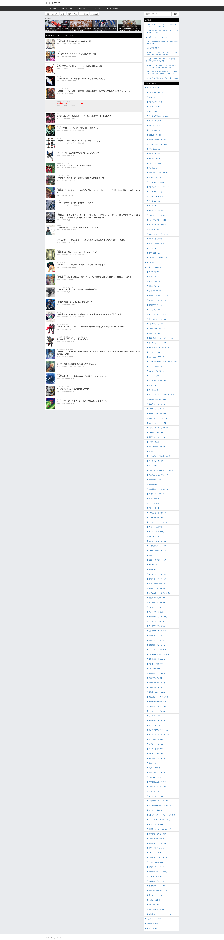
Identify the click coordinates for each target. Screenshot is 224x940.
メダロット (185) (154, 725)
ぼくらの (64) (153, 390)
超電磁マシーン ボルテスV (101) (160, 829)
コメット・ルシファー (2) (157, 541)
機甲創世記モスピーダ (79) (158, 834)
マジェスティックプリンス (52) (159, 593)
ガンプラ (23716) (154, 248)
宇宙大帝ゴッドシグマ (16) (158, 404)
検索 (175, 14)
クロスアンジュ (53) (155, 678)
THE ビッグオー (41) (156, 607)
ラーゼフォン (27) (155, 310)
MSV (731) (152, 97)
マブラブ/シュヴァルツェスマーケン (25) (163, 361)
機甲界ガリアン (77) (155, 635)
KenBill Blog (70, 391)
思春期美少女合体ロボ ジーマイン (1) (161, 782)
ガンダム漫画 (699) (155, 239)
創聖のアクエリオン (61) (157, 598)
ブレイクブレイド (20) (156, 432)
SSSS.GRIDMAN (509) (156, 909)
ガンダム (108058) (153, 88)
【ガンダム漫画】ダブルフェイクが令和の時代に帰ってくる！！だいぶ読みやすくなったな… (162, 25)
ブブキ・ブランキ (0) (156, 744)
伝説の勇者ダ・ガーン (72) (158, 546)
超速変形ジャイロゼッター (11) (159, 640)
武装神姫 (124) (154, 286)
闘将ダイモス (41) (155, 442)
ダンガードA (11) (154, 281)
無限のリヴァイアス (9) (157, 494)
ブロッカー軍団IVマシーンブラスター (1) (163, 470)
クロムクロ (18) (154, 763)
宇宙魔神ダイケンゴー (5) (157, 560)
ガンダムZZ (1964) (155, 121)
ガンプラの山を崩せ (73, 205)
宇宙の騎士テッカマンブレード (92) (161, 338)
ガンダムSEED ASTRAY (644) (159, 187)
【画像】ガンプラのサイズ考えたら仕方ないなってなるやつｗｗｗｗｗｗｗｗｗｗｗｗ (162, 53)
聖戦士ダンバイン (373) (157, 692)
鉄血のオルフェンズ (67, 101)
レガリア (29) (153, 385)
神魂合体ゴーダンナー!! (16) (158, 843)
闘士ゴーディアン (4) (156, 739)
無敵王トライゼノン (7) (157, 409)
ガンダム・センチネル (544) (158, 144)
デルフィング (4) (154, 376)
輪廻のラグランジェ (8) (157, 867)
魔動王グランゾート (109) (157, 895)
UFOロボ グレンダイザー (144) (159, 819)
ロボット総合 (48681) (154, 267)
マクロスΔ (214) (154, 768)
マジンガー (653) (154, 668)
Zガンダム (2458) (154, 106)
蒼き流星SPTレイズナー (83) (158, 730)
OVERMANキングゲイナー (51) (159, 654)
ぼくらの (77, 337)
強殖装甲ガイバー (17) (156, 305)
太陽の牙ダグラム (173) (157, 720)
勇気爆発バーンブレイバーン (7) (160, 914)
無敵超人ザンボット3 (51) (157, 513)
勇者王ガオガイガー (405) (157, 701)
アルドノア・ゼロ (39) (156, 612)
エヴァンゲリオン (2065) (157, 574)
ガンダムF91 (65, 275)
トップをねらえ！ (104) (157, 772)
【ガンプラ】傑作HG (152, 48)
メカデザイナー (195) (154, 919)
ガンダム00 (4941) (155, 201)
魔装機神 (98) (153, 484)
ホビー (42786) (152, 262)
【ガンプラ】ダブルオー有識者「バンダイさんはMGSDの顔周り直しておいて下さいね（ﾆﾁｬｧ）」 (161, 73)
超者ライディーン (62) (156, 824)
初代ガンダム (72, 14)
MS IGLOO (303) (154, 125)
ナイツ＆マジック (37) (156, 531)
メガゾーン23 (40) (155, 900)
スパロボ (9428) (154, 272)
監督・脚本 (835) (152, 923)
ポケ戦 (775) (153, 111)
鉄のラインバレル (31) (156, 862)
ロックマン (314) (154, 352)
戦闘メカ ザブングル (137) (158, 857)
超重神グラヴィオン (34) (157, 848)
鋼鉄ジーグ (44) (154, 904)
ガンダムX (64, 262)
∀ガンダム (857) (154, 158)
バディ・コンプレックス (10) (158, 428)
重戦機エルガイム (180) (157, 588)
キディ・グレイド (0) (156, 796)
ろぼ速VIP (70, 93)
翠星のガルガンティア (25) (158, 871)
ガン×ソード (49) (154, 498)
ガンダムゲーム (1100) (156, 243)
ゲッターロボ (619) (155, 810)
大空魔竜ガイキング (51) (157, 626)
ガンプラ (68, 175)
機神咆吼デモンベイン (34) (158, 399)
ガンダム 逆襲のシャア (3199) (159, 116)
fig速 (68, 220)
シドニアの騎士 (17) (155, 366)
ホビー (63, 14)
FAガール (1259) (154, 503)
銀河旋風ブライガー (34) (157, 886)
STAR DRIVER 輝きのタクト (71, 349)
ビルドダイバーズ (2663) (157, 224)
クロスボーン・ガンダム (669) (159, 172)
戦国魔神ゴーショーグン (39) (158, 801)
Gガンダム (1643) (155, 163)
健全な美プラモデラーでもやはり (156, 37)
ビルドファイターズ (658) (157, 220)
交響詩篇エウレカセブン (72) (158, 838)
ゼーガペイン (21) (155, 716)
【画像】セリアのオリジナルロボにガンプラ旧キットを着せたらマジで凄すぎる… (162, 60)
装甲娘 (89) (152, 569)
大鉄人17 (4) (153, 564)
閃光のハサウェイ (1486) (157, 139)
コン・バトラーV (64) (156, 517)
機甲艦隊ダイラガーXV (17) (158, 479)
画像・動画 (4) (152, 928)
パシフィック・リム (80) (157, 711)
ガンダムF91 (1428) (155, 177)
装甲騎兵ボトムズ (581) (157, 673)
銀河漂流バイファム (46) (157, 645)
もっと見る (94, 14)
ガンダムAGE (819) (155, 206)
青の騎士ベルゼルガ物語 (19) (158, 475)
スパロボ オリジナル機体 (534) (159, 456)
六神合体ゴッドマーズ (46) (158, 706)
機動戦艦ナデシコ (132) (157, 446)
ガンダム (55, 14)
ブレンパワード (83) (155, 853)
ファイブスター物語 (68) (157, 621)
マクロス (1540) (154, 276)
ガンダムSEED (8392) (156, 182)
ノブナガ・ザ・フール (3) (157, 380)
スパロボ (59, 287)
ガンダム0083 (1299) (156, 130)
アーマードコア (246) (156, 749)
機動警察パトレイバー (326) (158, 697)
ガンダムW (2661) (155, 154)
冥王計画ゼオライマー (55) (158, 319)
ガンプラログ (71, 180)
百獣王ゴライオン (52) (156, 324)
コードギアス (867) (155, 687)
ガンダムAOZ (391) (155, 102)
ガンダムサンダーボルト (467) (159, 734)
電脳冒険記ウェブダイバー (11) (159, 890)
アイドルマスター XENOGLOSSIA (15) (162, 395)
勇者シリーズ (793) (155, 527)
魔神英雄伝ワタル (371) (157, 659)
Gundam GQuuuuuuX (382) (158, 257)
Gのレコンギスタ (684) (156, 210)
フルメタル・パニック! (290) (158, 649)
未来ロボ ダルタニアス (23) (158, 314)
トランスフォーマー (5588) (158, 522)
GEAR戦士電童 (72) (155, 876)
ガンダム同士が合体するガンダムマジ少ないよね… (162, 78)
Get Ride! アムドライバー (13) (159, 347)
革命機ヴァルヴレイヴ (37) (158, 616)
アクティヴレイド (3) (156, 753)
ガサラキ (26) (153, 465)
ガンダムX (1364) (155, 168)
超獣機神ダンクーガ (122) (157, 631)
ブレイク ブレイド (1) (156, 371)
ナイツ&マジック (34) (156, 536)
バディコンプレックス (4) (157, 786)
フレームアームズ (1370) (157, 550)
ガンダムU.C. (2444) (156, 196)
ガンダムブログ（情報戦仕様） (76, 44)
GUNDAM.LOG (71, 56)
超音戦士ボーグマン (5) (157, 357)
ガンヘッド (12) (154, 508)
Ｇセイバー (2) (154, 229)
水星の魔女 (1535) (155, 253)
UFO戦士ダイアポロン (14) (158, 300)
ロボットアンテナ (54, 3)
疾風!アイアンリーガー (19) (158, 418)
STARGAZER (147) (155, 191)
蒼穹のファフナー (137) (157, 683)
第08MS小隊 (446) (155, 135)
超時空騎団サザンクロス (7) (158, 489)
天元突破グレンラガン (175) (158, 602)
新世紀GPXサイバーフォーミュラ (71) (162, 815)
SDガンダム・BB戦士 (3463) (158, 234)
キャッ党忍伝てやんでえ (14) (158, 295)
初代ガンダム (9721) (156, 92)
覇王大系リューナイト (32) (158, 343)
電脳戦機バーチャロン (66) (158, 579)
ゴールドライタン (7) (156, 461)
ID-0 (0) (151, 451)
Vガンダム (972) (154, 149)
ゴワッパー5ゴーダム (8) (157, 328)
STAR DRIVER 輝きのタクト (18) (160, 805)
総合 (48, 14)
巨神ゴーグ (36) (154, 555)
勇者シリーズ (84, 337)
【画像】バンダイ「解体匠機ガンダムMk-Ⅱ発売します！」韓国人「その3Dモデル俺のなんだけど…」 (162, 66)
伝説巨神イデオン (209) (157, 758)
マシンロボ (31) (154, 791)
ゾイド (71, 287)
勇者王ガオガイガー (69, 337)
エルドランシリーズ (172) (157, 423)
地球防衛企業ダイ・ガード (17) (159, 881)
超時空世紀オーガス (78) (157, 291)
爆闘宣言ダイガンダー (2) (157, 437)
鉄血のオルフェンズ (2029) (158, 215)
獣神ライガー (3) (154, 333)
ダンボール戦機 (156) (156, 664)
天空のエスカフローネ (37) (158, 413)
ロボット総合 (84, 14)
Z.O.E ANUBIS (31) (155, 777)
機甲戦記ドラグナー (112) (157, 583)
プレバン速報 (71, 106)
